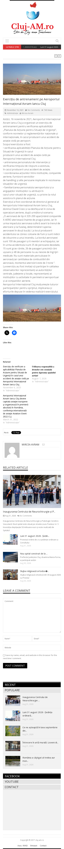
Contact (12, 787)
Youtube (12, 782)
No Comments (34, 110)
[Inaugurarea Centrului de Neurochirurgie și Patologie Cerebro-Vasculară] (34, 491)
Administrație (12, 113)
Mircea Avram (27, 113)
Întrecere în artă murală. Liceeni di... (40, 742)
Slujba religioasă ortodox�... (34, 571)
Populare (12, 690)
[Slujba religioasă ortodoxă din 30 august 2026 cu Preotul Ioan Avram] (13, 574)
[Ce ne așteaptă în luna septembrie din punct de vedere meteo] (15, 731)
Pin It (6, 432)
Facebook (12, 776)
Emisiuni (33, 845)
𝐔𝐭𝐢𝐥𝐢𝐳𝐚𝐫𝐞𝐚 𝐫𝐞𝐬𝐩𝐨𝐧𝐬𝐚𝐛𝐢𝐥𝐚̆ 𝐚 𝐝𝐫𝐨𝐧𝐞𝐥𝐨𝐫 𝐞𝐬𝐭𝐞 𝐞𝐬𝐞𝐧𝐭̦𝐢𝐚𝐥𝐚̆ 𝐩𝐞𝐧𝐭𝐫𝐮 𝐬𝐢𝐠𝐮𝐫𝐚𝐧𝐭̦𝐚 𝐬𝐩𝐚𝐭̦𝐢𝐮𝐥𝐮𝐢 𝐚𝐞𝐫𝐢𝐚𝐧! (44, 371)
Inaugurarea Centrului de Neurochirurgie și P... (29, 511)
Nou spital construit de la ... (33, 553)
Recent (10, 685)
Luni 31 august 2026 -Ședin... (34, 535)
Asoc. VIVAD (23, 845)
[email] (43, 444)
